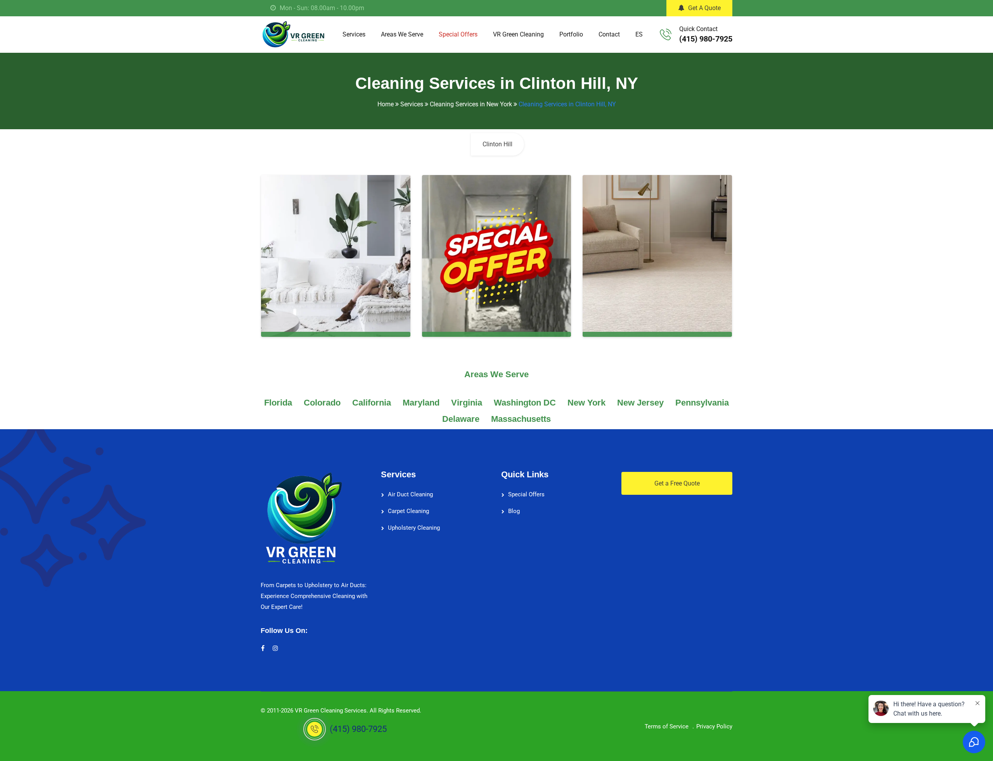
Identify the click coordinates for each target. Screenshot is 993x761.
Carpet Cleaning (408, 511)
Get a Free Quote (677, 483)
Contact (609, 34)
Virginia (466, 402)
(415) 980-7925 (705, 38)
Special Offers (458, 34)
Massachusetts (521, 419)
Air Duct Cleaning (410, 494)
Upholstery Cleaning (414, 527)
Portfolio (571, 34)
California (371, 402)
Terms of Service (667, 726)
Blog (514, 511)
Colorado (322, 402)
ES (639, 34)
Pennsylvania (702, 402)
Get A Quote (704, 8)
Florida (278, 402)
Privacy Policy (714, 726)
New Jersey (640, 402)
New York (586, 402)
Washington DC (525, 402)
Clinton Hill (497, 144)
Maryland (421, 402)
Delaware (460, 419)
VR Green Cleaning (518, 34)
